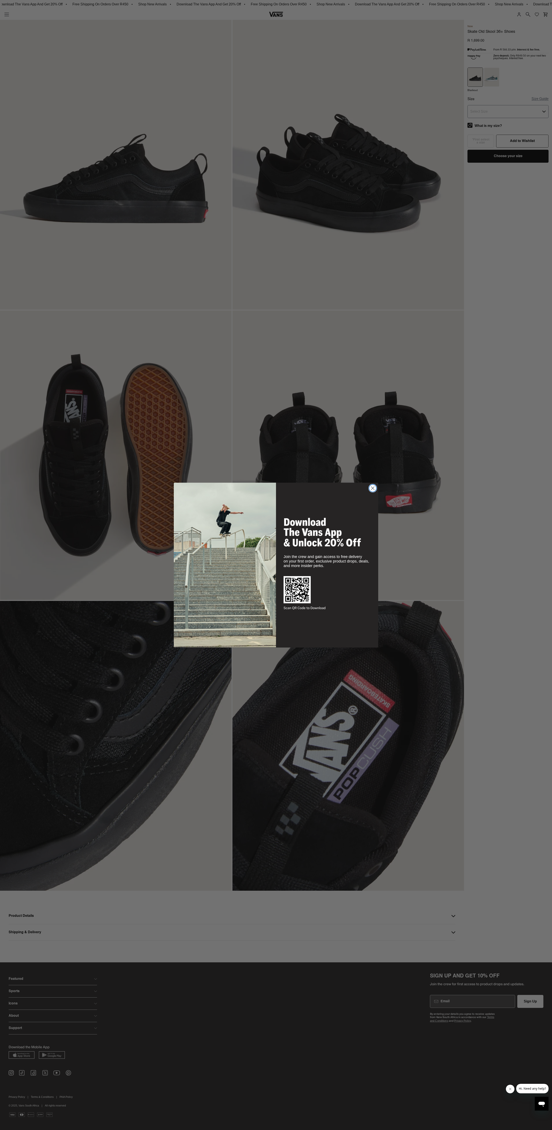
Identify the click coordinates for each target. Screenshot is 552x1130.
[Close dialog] (372, 488)
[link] (322, 532)
